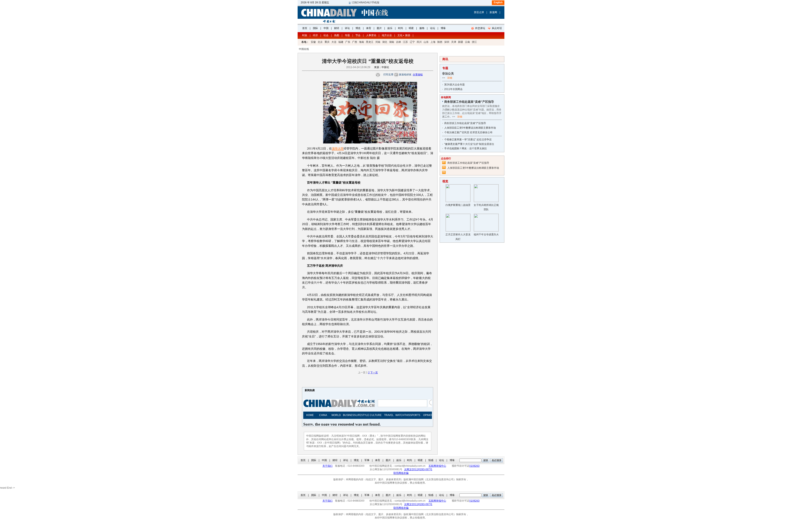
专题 (347, 35)
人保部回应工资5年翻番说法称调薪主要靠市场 (470, 127)
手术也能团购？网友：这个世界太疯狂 (465, 148)
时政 (304, 35)
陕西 (439, 42)
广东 (347, 42)
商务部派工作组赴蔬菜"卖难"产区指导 (465, 123)
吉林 (398, 42)
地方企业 (387, 35)
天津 (453, 42)
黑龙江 (369, 42)
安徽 (313, 42)
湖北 (384, 42)
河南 (377, 42)
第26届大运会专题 (454, 84)
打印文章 (388, 74)
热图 (336, 35)
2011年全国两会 (453, 89)
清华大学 (338, 148)
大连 (333, 42)
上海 (432, 42)
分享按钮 (418, 74)
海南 (361, 42)
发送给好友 (405, 74)
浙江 (474, 42)
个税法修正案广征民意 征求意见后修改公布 (468, 132)
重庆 (327, 42)
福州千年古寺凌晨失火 (486, 234)
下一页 (374, 372)
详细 (449, 77)
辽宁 (412, 42)
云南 (467, 42)
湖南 (391, 42)
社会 (326, 35)
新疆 (460, 42)
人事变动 (371, 35)
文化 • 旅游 (403, 35)
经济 (315, 35)
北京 (320, 42)
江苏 (405, 42)
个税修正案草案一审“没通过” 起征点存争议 (468, 139)
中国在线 (304, 49)
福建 (340, 42)
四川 (419, 42)
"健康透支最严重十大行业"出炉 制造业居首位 (469, 144)
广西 (354, 42)
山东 (426, 42)
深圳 (446, 42)
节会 (357, 35)
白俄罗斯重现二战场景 (458, 205)
